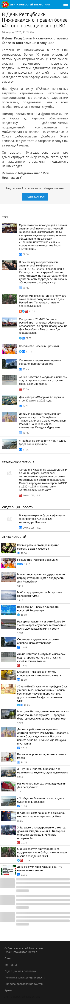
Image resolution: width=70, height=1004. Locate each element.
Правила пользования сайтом (23, 984)
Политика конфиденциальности (25, 977)
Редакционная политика (20, 971)
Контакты (10, 964)
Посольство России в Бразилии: (39, 346)
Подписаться (35, 196)
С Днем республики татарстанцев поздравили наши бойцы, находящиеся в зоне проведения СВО (42, 852)
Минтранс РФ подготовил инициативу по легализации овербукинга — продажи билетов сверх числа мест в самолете (43, 715)
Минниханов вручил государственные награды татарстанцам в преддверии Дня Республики (41, 578)
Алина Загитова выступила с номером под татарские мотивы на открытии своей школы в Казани (43, 380)
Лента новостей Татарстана (22, 996)
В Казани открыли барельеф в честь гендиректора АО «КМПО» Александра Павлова (42, 519)
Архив (8, 990)
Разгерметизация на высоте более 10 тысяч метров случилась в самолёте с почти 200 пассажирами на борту (41, 625)
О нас (8, 958)
